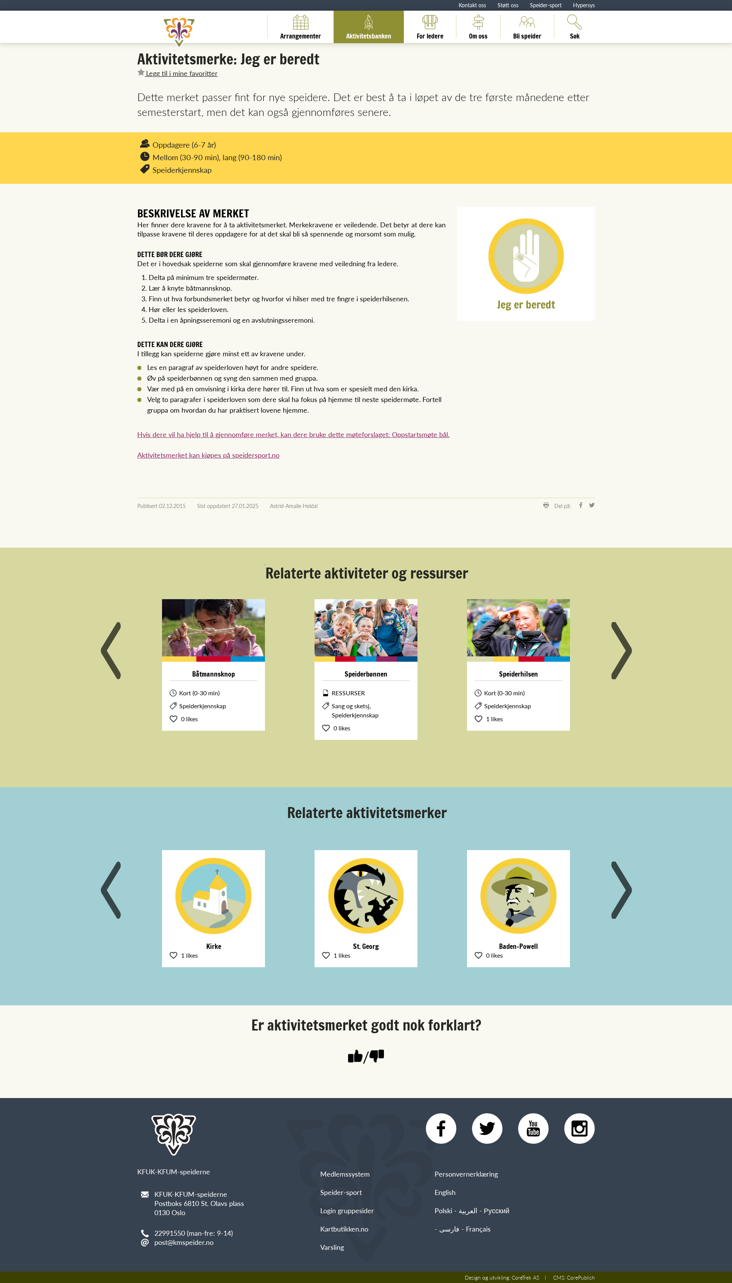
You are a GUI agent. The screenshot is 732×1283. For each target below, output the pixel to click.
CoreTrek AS (525, 1277)
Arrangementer (300, 34)
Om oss (478, 34)
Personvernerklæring (466, 1173)
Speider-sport (546, 5)
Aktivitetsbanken (368, 34)
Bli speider (527, 34)
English (445, 1192)
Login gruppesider (347, 1210)
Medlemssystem (345, 1173)
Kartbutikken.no (344, 1228)
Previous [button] (110, 650)
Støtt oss (508, 5)
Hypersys (584, 5)
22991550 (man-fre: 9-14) (193, 1233)
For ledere (430, 34)
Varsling (332, 1247)
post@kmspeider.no (184, 1242)
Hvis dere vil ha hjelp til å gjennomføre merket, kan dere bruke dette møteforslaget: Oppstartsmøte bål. (293, 434)
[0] (376, 1057)
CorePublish (581, 1277)
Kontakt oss (472, 5)
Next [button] (621, 650)
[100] (355, 1057)
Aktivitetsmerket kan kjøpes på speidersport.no (208, 455)
